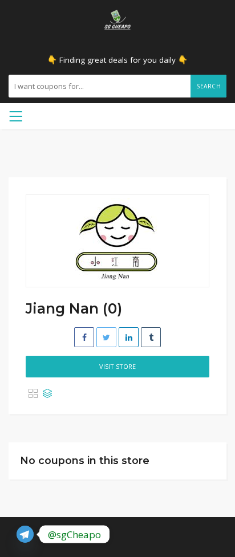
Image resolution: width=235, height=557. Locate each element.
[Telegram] (25, 534)
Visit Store (117, 366)
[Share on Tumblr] (151, 337)
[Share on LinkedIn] (129, 337)
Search (208, 86)
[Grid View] (33, 394)
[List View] (47, 394)
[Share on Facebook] (84, 337)
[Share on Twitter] (106, 337)
